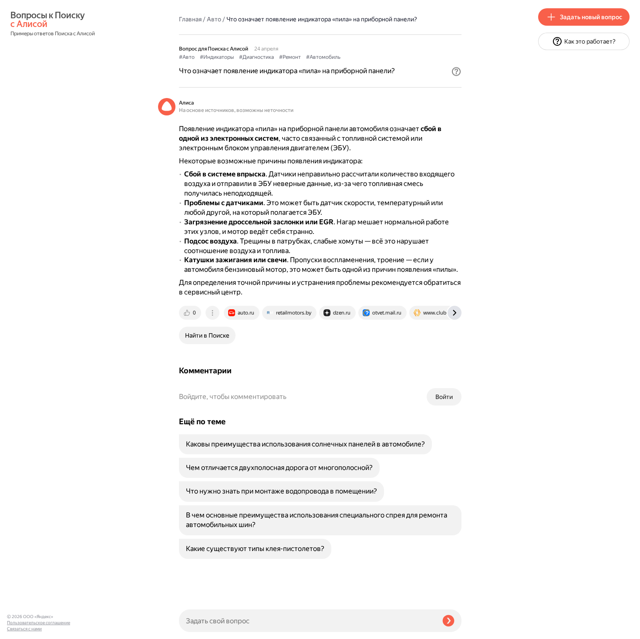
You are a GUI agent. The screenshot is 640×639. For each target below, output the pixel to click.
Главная (190, 19)
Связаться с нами (24, 628)
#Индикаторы (217, 57)
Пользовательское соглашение (38, 622)
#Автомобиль (323, 57)
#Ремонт (290, 57)
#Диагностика (256, 57)
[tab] (190, 313)
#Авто (187, 57)
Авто (214, 19)
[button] (456, 71)
